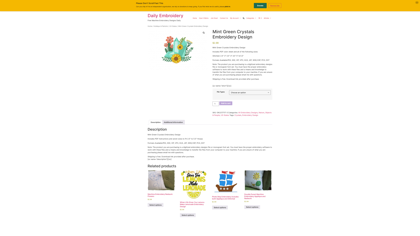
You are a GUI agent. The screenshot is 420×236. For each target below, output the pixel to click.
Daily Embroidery (165, 15)
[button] (204, 33)
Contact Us (224, 18)
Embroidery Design (250, 115)
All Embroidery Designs (248, 112)
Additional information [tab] (173, 122)
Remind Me (274, 5)
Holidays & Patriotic (161, 26)
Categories (250, 18)
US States (173, 26)
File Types (221, 92)
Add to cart (226, 103)
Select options (155, 205)
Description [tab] (156, 122)
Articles (266, 18)
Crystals (237, 115)
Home (195, 18)
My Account (234, 18)
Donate (260, 5)
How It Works (203, 18)
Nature (261, 112)
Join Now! (214, 18)
